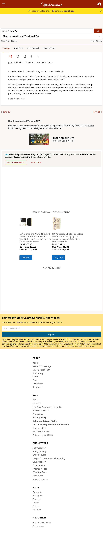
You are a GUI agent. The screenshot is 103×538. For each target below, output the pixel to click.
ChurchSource (39, 454)
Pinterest (37, 499)
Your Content (48, 48)
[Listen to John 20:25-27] (39, 56)
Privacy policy (39, 417)
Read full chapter (16, 98)
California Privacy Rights (45, 421)
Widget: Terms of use (43, 435)
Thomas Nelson (40, 468)
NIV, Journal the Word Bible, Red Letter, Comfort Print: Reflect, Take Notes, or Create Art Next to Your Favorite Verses (35, 238)
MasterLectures (40, 479)
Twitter (36, 506)
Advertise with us (41, 410)
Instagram (38, 495)
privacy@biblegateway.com (83, 346)
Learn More (36, 162)
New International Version (21, 121)
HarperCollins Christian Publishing (49, 458)
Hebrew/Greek (33, 48)
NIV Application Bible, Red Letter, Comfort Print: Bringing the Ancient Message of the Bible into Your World (67, 238)
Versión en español (42, 522)
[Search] (98, 31)
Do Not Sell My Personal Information (51, 424)
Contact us (38, 414)
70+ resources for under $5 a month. (51, 11)
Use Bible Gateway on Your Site (47, 407)
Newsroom (38, 383)
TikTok (36, 502)
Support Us (38, 387)
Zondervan (38, 475)
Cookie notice (39, 428)
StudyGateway (39, 451)
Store (35, 376)
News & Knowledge (42, 366)
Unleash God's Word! (63, 140)
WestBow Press (40, 472)
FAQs (35, 400)
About (35, 362)
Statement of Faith (41, 369)
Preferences (38, 526)
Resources (18, 48)
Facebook (37, 492)
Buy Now (26, 257)
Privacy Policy (54, 346)
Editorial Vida (39, 465)
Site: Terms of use (41, 431)
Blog (35, 380)
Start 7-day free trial (15, 162)
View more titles (52, 267)
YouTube (37, 509)
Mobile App (38, 373)
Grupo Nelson (39, 461)
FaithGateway (39, 448)
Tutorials (37, 403)
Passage (6, 48)
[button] (99, 4)
